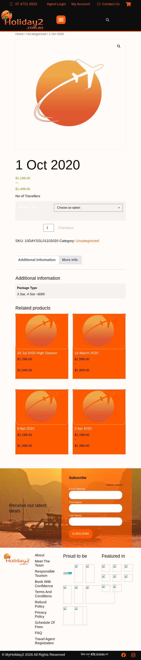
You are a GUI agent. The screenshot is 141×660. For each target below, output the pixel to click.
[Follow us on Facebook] (124, 655)
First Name (75, 502)
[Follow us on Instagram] (133, 655)
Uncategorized (36, 34)
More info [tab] (70, 260)
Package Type (28, 207)
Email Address (78, 488)
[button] (118, 46)
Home (19, 34)
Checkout (65, 228)
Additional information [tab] (37, 260)
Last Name (75, 515)
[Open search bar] (107, 19)
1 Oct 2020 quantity (29, 228)
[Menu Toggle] (61, 19)
